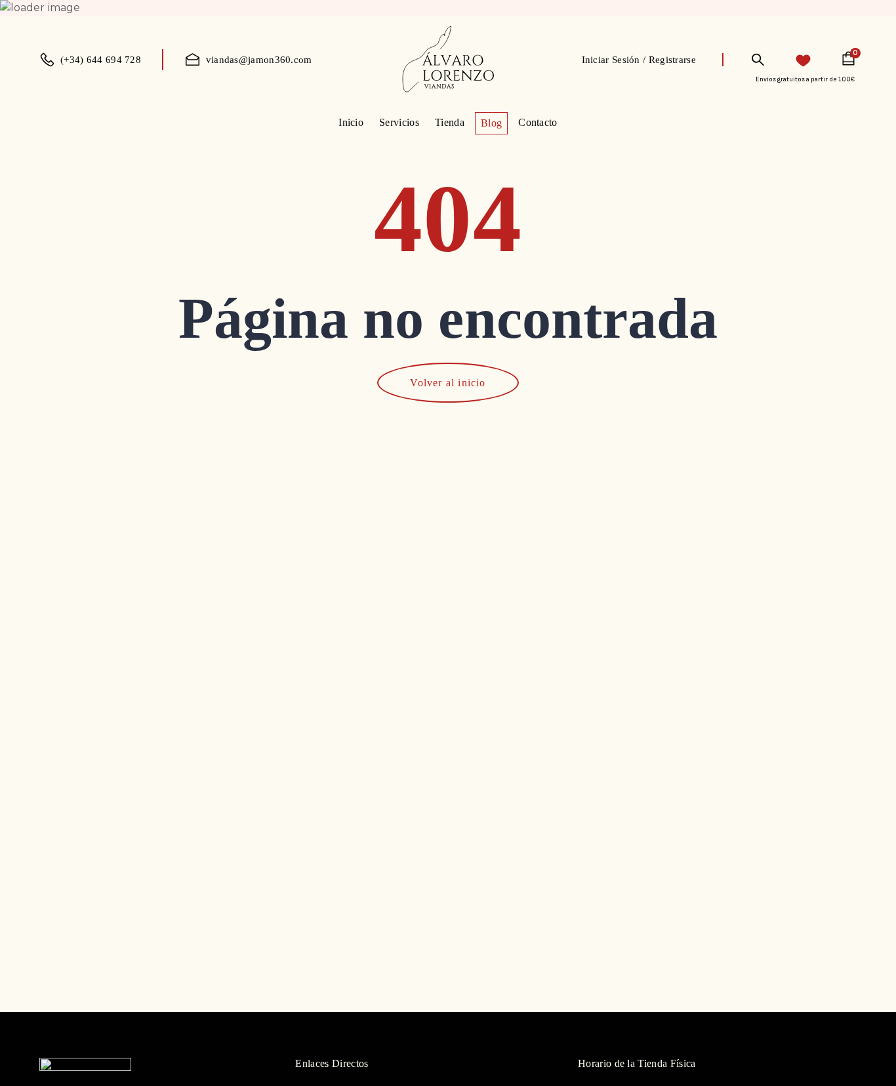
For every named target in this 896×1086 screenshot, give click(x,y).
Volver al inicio (447, 382)
